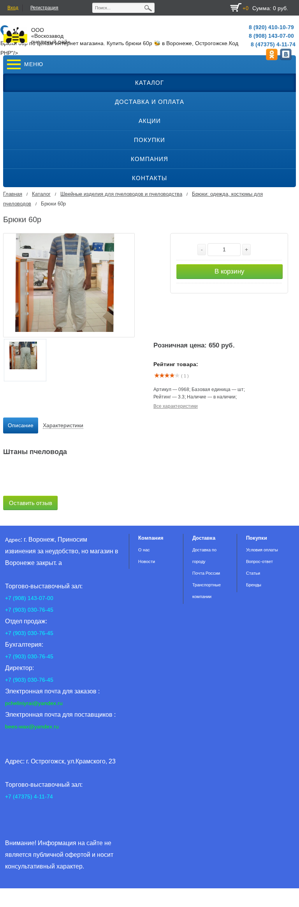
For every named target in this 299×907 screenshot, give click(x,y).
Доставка (203, 538)
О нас (144, 549)
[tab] (20, 425)
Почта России (206, 573)
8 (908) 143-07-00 (271, 36)
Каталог (41, 194)
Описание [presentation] (20, 425)
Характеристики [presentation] (63, 425)
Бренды (253, 584)
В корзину (229, 271)
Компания (151, 538)
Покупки (256, 538)
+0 (245, 8)
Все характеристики (175, 406)
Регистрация (44, 8)
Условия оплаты (262, 549)
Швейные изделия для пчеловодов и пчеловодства (121, 194)
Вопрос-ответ (259, 561)
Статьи (253, 573)
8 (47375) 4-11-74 (273, 44)
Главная (12, 194)
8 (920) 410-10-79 (271, 27)
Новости (146, 561)
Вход (12, 8)
